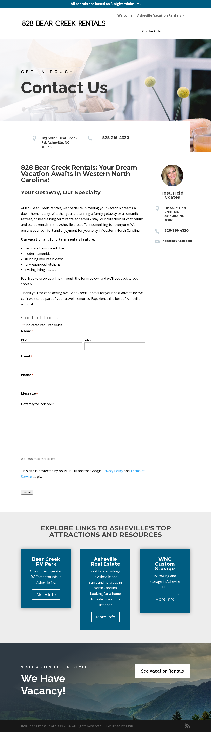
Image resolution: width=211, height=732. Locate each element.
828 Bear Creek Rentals (40, 726)
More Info (46, 594)
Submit (27, 492)
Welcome (125, 15)
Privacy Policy (112, 471)
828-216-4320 (115, 137)
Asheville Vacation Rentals (159, 15)
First (24, 339)
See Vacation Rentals (162, 671)
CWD (129, 726)
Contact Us (151, 31)
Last (87, 339)
